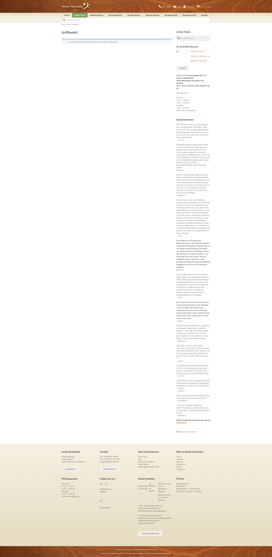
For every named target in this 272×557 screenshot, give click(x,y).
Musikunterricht (189, 15)
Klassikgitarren (134, 15)
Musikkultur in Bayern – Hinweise (188, 491)
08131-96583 (166, 7)
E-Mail (179, 7)
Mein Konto (190, 7)
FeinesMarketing (182, 484)
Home (66, 15)
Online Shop (80, 15)
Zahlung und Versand (146, 462)
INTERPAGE (180, 486)
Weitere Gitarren (153, 15)
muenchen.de (181, 423)
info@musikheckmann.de (109, 462)
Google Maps (202, 61)
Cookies (179, 467)
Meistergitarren (96, 15)
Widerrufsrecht (143, 464)
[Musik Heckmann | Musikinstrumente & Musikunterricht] (76, 6)
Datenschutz (181, 464)
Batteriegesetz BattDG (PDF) (148, 467)
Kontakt (204, 15)
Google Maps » (70, 469)
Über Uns (179, 462)
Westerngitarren (115, 15)
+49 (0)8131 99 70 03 (111, 459)
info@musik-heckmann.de (200, 56)
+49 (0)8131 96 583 (197, 51)
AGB (139, 459)
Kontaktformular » (110, 469)
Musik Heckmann (66, 24)
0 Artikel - (205, 7)
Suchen (65, 20)
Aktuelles (179, 459)
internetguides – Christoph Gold (188, 489)
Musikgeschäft (171, 15)
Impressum (180, 469)
